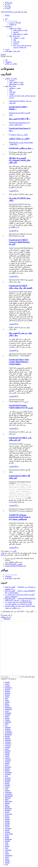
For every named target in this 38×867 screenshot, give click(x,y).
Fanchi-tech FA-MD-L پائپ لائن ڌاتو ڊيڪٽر (20, 439)
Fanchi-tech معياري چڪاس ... (21, 148)
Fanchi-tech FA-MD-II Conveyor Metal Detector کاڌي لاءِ (19, 242)
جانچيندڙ (16, 32)
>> (10, 551)
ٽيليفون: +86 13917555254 (13, 564)
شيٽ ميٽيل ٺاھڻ (14, 36)
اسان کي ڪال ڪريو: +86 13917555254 (14, 12)
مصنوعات (8, 26)
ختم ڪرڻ (16, 41)
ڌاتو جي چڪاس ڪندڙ (20, 30)
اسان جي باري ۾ (11, 20)
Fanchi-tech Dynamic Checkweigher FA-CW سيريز (21, 406)
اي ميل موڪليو (6, 617)
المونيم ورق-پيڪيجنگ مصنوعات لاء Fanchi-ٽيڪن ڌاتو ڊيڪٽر (19, 160)
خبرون (7, 49)
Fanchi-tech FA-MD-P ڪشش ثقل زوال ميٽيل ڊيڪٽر (20, 287)
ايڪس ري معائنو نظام (20, 34)
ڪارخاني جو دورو (15, 22)
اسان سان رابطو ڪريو (12, 51)
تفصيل (11, 191)
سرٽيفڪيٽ (12, 24)
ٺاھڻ (14, 40)
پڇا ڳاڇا (15, 191)
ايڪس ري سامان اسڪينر (19, 138)
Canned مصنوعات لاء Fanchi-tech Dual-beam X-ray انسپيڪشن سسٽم (20, 517)
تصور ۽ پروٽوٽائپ (19, 38)
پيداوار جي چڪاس (15, 28)
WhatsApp (6, 619)
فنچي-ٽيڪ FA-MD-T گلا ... (19, 119)
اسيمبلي (15, 43)
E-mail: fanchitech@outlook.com (15, 566)
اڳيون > (13, 551)
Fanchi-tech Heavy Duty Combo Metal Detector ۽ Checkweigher (19, 362)
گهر (6, 19)
